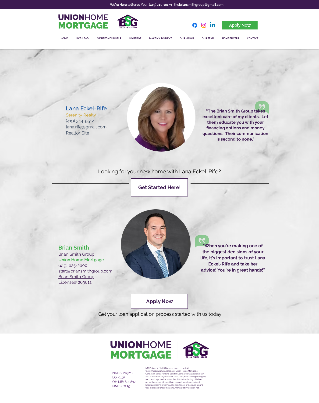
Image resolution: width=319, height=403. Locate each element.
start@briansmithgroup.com (85, 271)
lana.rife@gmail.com (86, 126)
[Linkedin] (212, 25)
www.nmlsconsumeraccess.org (160, 371)
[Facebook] (194, 25)
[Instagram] (203, 25)
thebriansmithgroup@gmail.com (198, 5)
